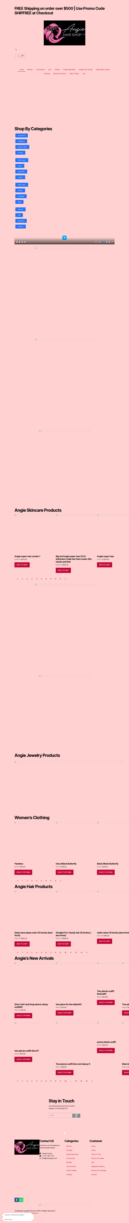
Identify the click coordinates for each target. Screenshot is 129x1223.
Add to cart (22, 565)
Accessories (40, 69)
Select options (23, 872)
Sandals (20, 190)
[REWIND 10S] (16, 242)
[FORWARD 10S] (22, 242)
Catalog (47, 73)
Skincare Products (59, 73)
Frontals (20, 152)
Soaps (20, 166)
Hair (49, 69)
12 (76, 952)
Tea (83, 73)
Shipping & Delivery (98, 1166)
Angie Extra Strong (85, 69)
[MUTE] (99, 242)
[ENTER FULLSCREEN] (112, 242)
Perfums (20, 209)
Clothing (69, 1150)
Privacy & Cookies (97, 1158)
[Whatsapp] (21, 1200)
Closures (20, 226)
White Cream (22, 160)
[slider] (59, 242)
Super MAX (21, 171)
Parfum (57, 69)
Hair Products (71, 1166)
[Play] (19, 242)
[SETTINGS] (109, 242)
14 (81, 1081)
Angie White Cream (102, 69)
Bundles (69, 1162)
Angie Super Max (69, 69)
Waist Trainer (74, 73)
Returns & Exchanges (98, 1170)
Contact (94, 1174)
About (93, 1150)
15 (86, 1081)
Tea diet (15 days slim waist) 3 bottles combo (18, 1217)
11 (70, 952)
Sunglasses (21, 141)
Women (30, 69)
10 (65, 952)
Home (21, 69)
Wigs (19, 202)
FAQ (92, 1162)
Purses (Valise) (71, 1170)
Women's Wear (22, 147)
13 (81, 952)
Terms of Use (96, 1154)
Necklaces (21, 221)
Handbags (21, 196)
